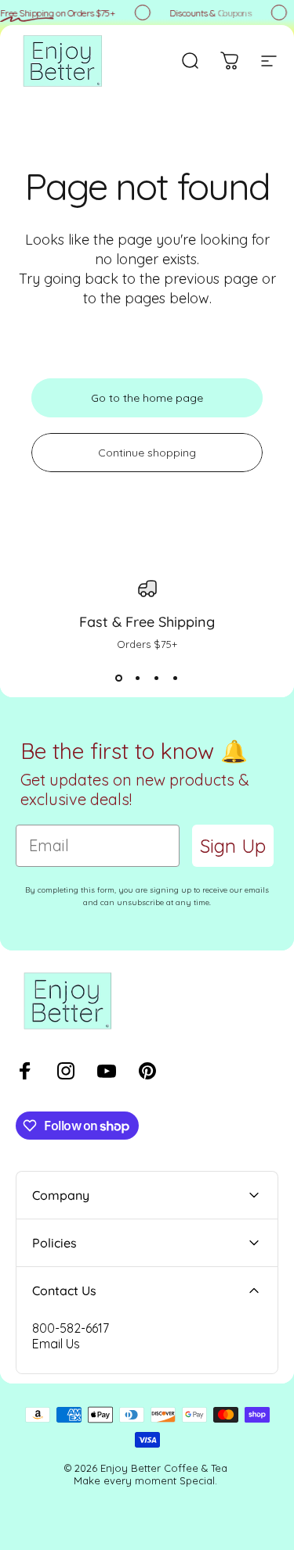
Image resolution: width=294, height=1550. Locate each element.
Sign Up (233, 845)
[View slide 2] (138, 678)
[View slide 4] (175, 678)
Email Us (56, 1343)
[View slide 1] (119, 678)
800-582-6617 (70, 1328)
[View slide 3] (156, 678)
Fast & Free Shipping (147, 622)
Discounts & (209, 13)
